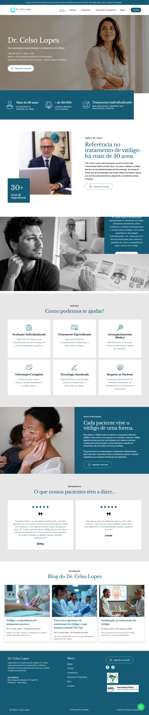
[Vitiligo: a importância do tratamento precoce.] (27, 601)
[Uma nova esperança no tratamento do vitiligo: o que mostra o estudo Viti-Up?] (74, 601)
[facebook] (107, 668)
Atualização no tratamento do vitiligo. (118, 622)
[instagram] (113, 668)
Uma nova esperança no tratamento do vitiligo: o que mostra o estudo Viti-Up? (70, 624)
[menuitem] (62, 10)
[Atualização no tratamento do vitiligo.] (121, 601)
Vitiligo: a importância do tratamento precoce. (21, 622)
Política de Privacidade (79, 710)
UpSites (136, 710)
